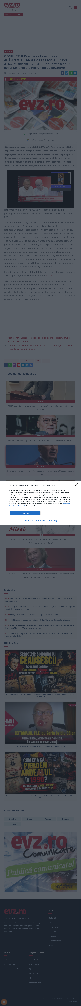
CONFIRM (25, 513)
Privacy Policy (52, 521)
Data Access (40, 521)
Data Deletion (28, 521)
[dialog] (40, 503)
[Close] (77, 485)
